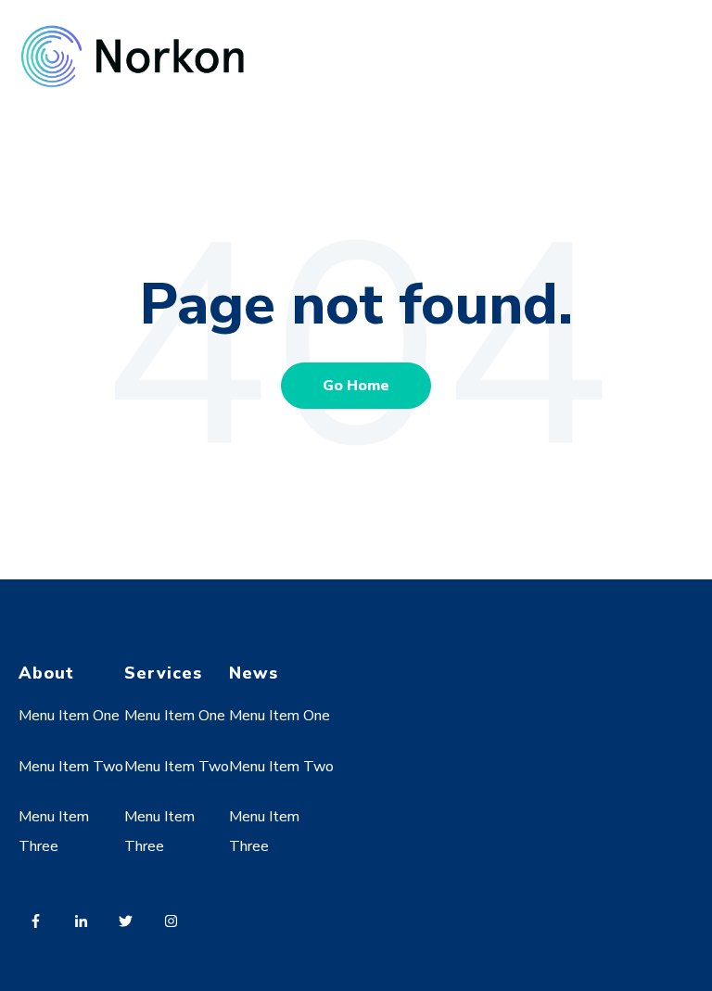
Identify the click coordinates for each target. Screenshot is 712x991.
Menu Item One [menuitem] (69, 715)
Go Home (356, 385)
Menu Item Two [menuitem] (71, 766)
